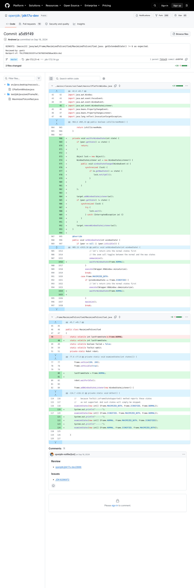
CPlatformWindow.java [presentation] (23, 89)
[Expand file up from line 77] (55, 358)
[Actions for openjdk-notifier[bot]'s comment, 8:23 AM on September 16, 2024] (184, 454)
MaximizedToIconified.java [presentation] (25, 99)
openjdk (14, 15)
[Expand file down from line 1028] (57, 309)
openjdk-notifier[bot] (65, 454)
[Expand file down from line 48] (57, 120)
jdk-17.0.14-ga (52, 59)
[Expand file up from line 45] (55, 322)
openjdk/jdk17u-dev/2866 (68, 467)
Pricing (106, 5)
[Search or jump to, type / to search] (155, 5)
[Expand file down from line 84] (55, 391)
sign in (115, 505)
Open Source (71, 5)
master (14, 59)
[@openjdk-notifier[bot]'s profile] (52, 454)
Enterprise (91, 5)
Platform (18, 5)
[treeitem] (22, 87)
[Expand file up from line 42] (57, 91)
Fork (163, 15)
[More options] (186, 85)
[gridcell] (119, 91)
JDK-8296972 (62, 479)
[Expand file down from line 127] (55, 442)
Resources (52, 5)
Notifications (144, 15)
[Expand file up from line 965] (57, 124)
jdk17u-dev (30, 15)
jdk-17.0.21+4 (32, 59)
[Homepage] (7, 5)
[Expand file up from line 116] (55, 395)
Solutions (34, 5)
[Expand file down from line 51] (55, 355)
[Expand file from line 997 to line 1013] (57, 247)
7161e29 (163, 59)
